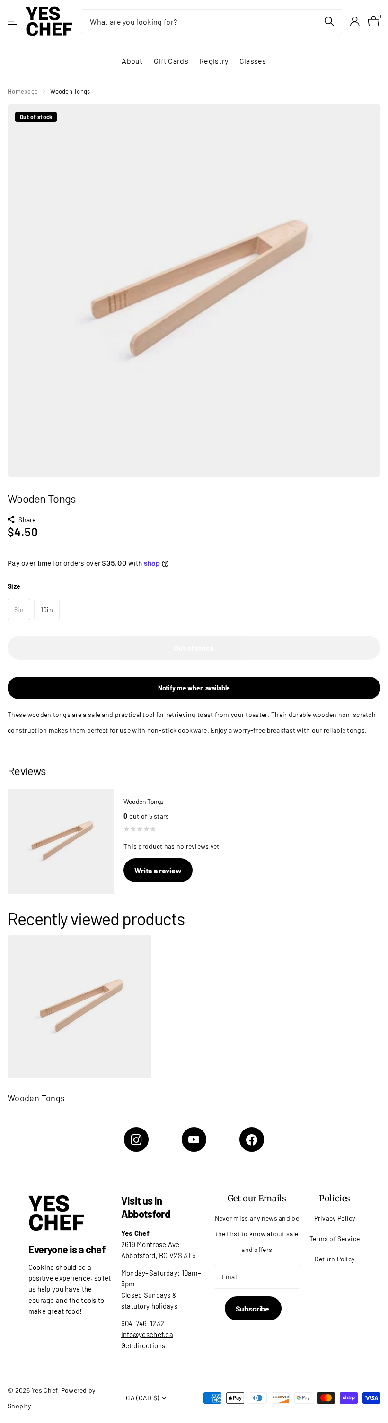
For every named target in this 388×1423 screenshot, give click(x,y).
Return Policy (335, 1259)
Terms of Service (334, 1238)
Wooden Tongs (36, 1098)
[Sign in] (355, 21)
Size (14, 586)
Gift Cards (171, 60)
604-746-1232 (142, 1323)
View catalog (13, 21)
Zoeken (329, 21)
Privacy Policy (334, 1218)
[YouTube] (194, 1139)
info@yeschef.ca (147, 1334)
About (132, 60)
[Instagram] (136, 1139)
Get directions (143, 1345)
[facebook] (251, 1139)
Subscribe (253, 1308)
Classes (252, 60)
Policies (335, 1198)
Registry (213, 60)
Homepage (23, 91)
